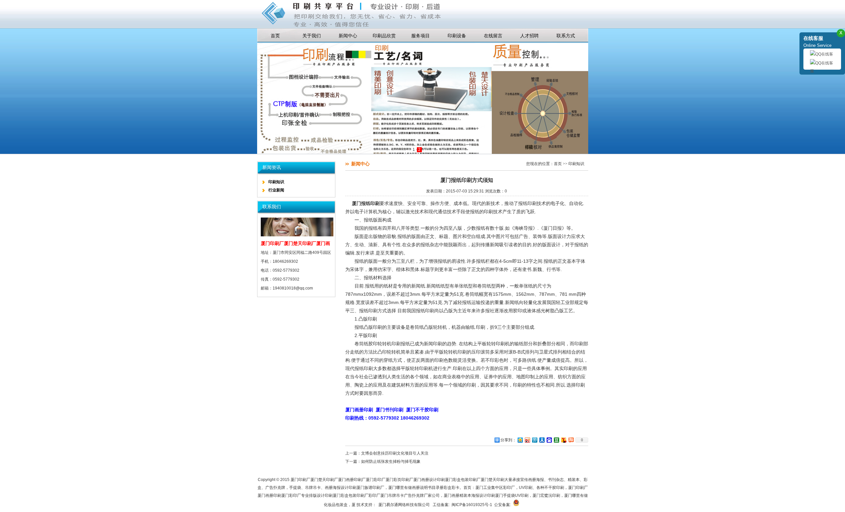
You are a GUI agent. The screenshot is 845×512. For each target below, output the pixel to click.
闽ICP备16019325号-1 (472, 504)
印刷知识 (276, 182)
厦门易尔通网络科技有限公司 (404, 504)
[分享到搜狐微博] (563, 440)
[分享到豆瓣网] (556, 440)
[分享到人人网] (541, 440)
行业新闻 (276, 190)
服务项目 (420, 35)
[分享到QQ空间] (520, 440)
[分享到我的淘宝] (570, 440)
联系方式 (566, 35)
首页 (275, 35)
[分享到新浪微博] (527, 440)
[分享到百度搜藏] (549, 440)
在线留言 (493, 35)
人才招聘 (529, 35)
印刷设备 (457, 35)
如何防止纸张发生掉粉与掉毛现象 (391, 461)
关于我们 (311, 35)
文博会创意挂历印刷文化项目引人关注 (394, 453)
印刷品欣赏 (384, 35)
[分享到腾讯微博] (534, 440)
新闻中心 (348, 35)
